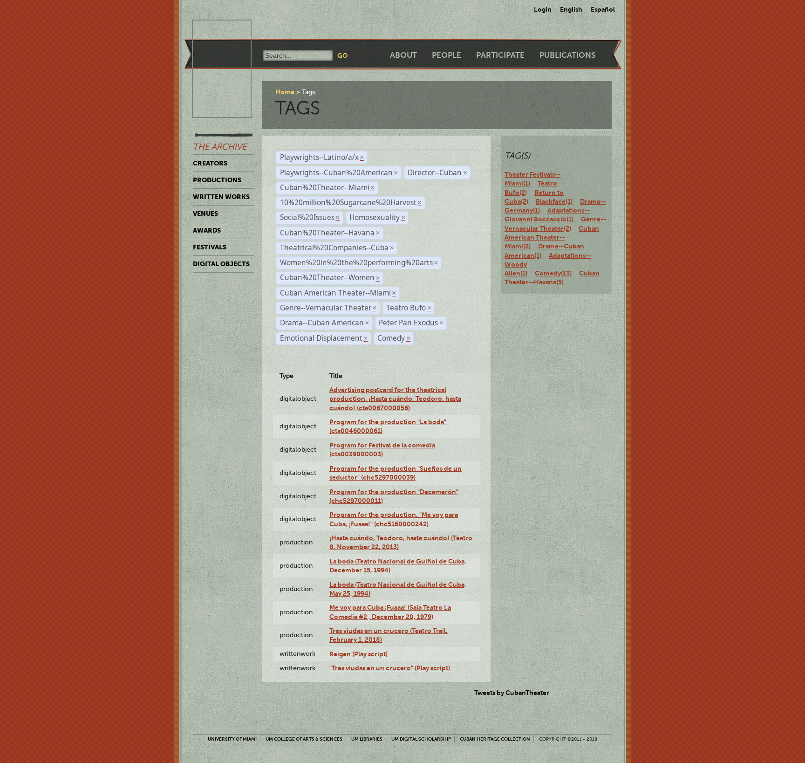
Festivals (209, 247)
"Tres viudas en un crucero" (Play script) (389, 668)
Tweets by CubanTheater (511, 692)
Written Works (221, 196)
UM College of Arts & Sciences (304, 739)
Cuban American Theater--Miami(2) (552, 237)
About (403, 55)
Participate (500, 55)
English (571, 9)
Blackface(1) (554, 201)
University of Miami (232, 739)
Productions (217, 180)
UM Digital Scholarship (421, 739)
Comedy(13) (553, 273)
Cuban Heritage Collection (495, 739)
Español (603, 9)
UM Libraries (366, 739)
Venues (205, 213)
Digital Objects (221, 264)
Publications (567, 55)
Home (284, 92)
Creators (210, 163)
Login (543, 9)
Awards (207, 230)
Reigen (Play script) (358, 654)
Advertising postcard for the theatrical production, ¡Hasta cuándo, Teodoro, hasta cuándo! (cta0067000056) (395, 399)
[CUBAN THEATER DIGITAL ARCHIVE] (213, 30)
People (446, 55)
